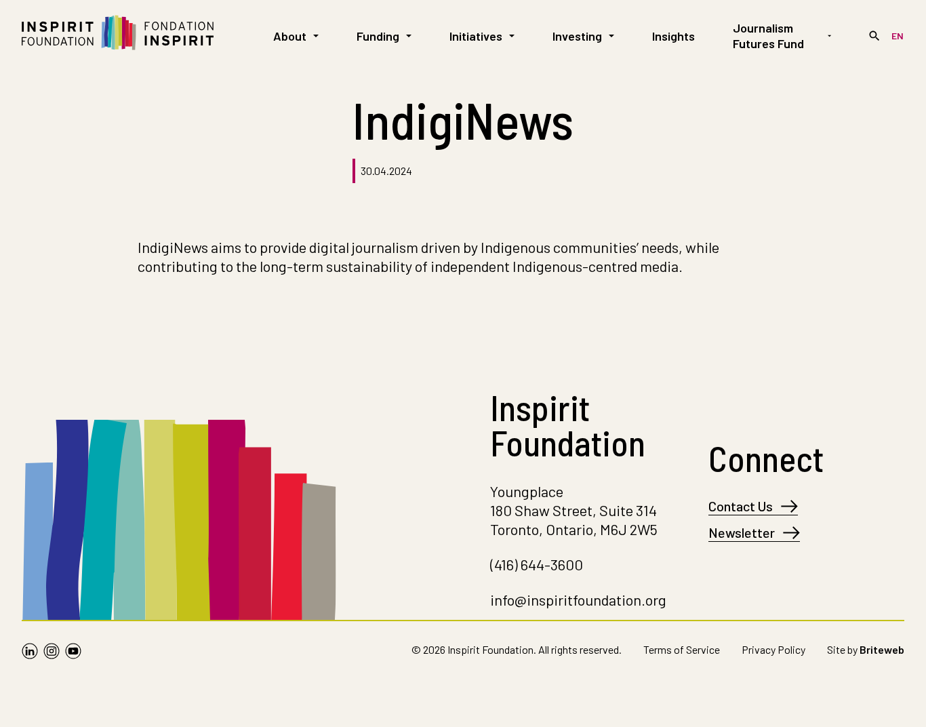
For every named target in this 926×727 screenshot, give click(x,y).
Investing (577, 35)
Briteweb (882, 649)
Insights (673, 35)
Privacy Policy (773, 649)
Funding (378, 35)
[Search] (874, 36)
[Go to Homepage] (118, 36)
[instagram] (51, 652)
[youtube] (73, 652)
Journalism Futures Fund (768, 35)
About (289, 35)
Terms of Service (681, 649)
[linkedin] (30, 652)
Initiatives (475, 35)
